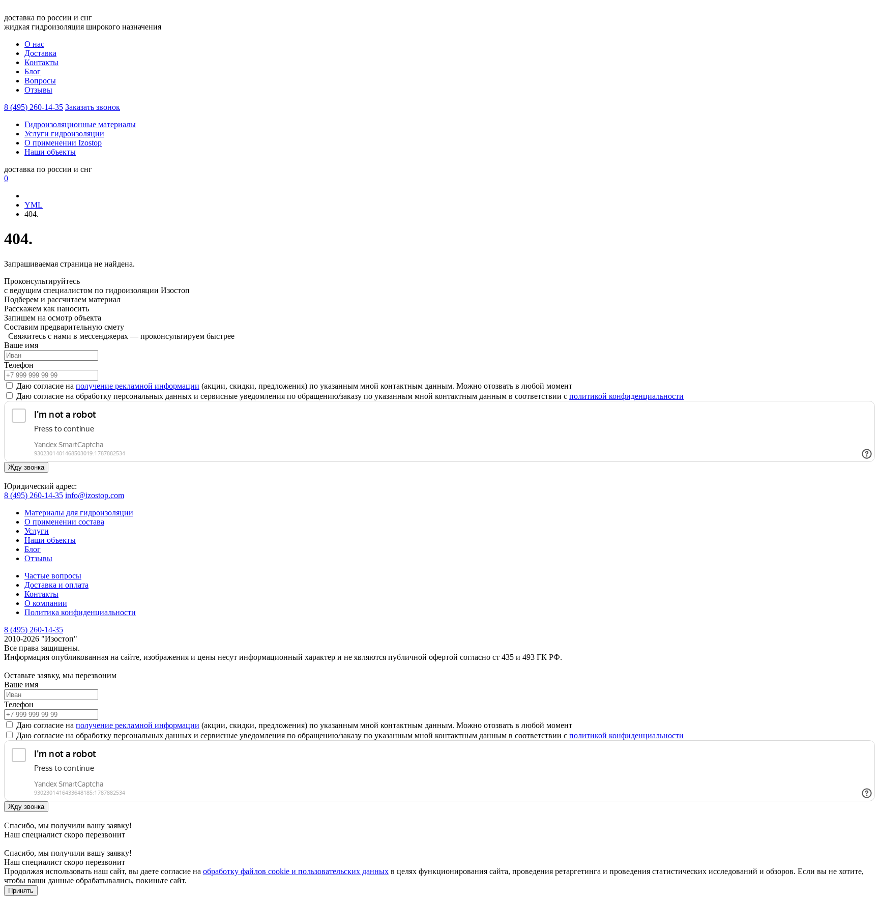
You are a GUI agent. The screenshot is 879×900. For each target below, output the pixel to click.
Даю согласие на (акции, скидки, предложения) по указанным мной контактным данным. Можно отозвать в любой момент (293, 386)
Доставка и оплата (56, 584)
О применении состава (64, 521)
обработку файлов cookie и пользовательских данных (296, 871)
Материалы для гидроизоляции (78, 512)
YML (33, 204)
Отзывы (38, 89)
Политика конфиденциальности (80, 612)
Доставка (40, 53)
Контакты (41, 62)
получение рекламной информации (137, 386)
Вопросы (40, 80)
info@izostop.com (94, 495)
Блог (32, 71)
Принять (21, 890)
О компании (45, 603)
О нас (34, 44)
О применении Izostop (63, 142)
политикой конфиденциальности (626, 396)
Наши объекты (50, 152)
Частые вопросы (52, 575)
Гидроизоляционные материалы (80, 124)
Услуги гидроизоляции (64, 133)
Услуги (36, 531)
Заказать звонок (92, 107)
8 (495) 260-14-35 (33, 107)
